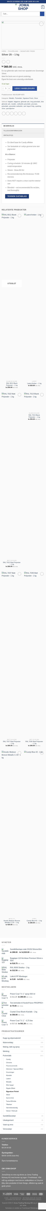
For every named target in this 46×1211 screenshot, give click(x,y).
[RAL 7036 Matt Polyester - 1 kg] (34, 655)
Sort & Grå (10, 1098)
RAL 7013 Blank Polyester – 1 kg (34, 416)
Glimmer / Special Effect (14, 1069)
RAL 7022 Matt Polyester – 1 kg (12, 563)
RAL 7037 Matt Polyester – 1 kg (12, 742)
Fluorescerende (11, 1066)
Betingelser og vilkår (32, 1198)
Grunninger (10, 1072)
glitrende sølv (25, 101)
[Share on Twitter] (12, 113)
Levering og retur (13, 1199)
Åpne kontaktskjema (10, 1161)
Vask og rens (8, 1125)
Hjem (4, 51)
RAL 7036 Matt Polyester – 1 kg (34, 742)
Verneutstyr (7, 1129)
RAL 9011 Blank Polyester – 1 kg (12, 384)
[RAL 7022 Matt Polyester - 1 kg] (12, 475)
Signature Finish (27, 51)
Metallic (11, 98)
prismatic (34, 104)
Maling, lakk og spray (11, 1047)
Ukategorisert (8, 1120)
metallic (13, 104)
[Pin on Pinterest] (20, 113)
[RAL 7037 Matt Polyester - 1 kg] (12, 655)
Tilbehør (9, 1104)
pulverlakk (5, 106)
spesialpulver (10, 108)
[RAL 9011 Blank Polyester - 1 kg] (12, 296)
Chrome (9, 1062)
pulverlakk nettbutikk (16, 106)
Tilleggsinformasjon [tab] (12, 131)
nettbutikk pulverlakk (23, 104)
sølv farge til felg (28, 106)
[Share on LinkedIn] (24, 113)
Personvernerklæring (31, 1199)
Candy (8, 1059)
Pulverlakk (13, 51)
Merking (6, 1051)
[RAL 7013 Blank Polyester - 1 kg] (34, 401)
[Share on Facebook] (8, 113)
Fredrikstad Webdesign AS (31, 1208)
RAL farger (10, 1085)
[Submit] (42, 14)
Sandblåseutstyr (9, 1116)
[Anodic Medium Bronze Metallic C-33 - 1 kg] (12, 834)
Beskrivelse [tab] (8, 126)
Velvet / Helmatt (11, 1111)
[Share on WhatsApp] (4, 113)
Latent (8, 1078)
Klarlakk (9, 1075)
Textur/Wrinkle (11, 1101)
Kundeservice (15, 1198)
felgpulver (17, 101)
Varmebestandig (12, 1108)
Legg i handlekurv (25, 88)
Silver (36, 98)
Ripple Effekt (10, 1088)
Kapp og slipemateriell (12, 1038)
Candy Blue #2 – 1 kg (34, 920)
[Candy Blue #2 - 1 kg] (34, 834)
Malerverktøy (8, 1042)
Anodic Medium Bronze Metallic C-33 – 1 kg (12, 921)
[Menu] (3, 7)
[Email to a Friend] (16, 113)
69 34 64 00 (6, 1148)
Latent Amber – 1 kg (34, 383)
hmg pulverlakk (35, 101)
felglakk (10, 101)
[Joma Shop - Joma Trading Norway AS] (23, 7)
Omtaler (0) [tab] (8, 135)
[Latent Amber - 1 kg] (34, 296)
